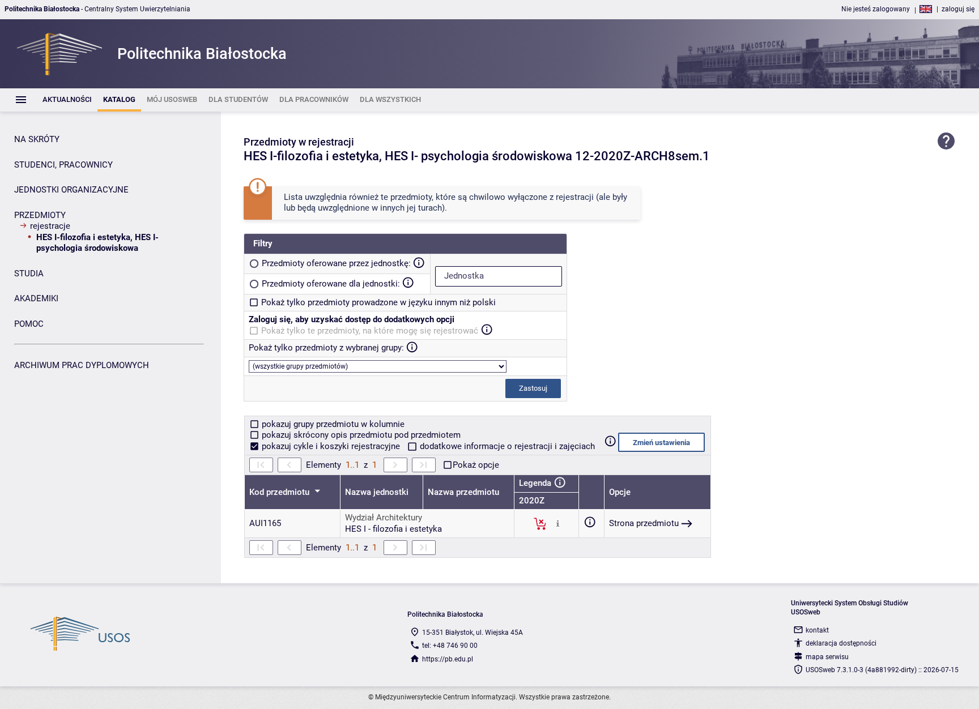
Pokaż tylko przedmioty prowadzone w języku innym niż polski (378, 302)
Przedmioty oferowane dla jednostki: (330, 284)
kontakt (817, 630)
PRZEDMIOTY (40, 215)
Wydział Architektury (383, 517)
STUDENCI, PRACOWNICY (63, 165)
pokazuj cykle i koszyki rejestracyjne (330, 446)
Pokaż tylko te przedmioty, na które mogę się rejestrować (369, 331)
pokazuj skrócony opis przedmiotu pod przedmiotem (360, 435)
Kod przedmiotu (280, 492)
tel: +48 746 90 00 (450, 646)
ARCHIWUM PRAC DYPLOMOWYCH (81, 365)
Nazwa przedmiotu (463, 492)
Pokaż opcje (476, 465)
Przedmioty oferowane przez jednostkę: (336, 263)
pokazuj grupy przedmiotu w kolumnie (332, 424)
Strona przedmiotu (644, 523)
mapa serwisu (827, 657)
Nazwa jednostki (376, 492)
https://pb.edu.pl (447, 659)
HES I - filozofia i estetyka (393, 529)
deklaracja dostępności (841, 643)
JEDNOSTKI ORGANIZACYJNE (71, 190)
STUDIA (29, 273)
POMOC (29, 324)
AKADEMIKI (36, 298)
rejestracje (50, 226)
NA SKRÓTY (36, 139)
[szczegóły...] (557, 523)
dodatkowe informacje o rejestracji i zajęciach (506, 446)
